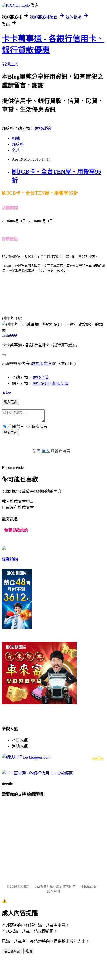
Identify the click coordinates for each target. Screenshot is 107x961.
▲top (6, 392)
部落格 (18, 144)
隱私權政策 (88, 886)
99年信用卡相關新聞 (51, 383)
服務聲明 (53, 891)
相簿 (16, 138)
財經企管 (41, 377)
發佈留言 (10, 432)
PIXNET (23, 886)
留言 (48, 363)
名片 (16, 150)
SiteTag (98, 757)
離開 (28, 951)
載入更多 (10, 402)
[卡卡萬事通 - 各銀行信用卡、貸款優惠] (37, 773)
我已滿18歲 (12, 951)
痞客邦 (37, 363)
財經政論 (43, 128)
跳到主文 (10, 64)
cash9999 (9, 335)
